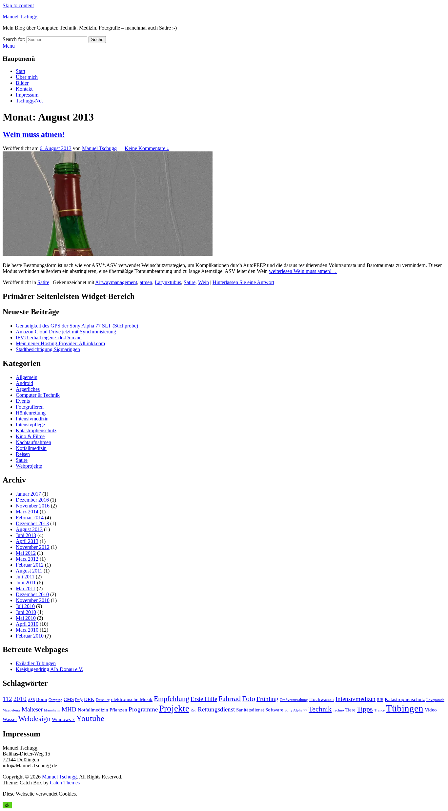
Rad (193, 710)
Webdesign (34, 718)
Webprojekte (29, 466)
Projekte (174, 708)
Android (24, 383)
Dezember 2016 (32, 500)
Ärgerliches (28, 389)
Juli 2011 (25, 576)
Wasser (10, 719)
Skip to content (18, 5)
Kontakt (24, 89)
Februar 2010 (30, 636)
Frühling (267, 698)
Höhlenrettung (31, 413)
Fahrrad (229, 698)
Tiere (350, 709)
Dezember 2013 (32, 523)
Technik (320, 709)
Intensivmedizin (32, 418)
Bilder (22, 83)
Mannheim (52, 710)
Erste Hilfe (204, 698)
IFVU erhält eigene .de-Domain (49, 337)
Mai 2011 (25, 588)
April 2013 (27, 541)
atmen (146, 282)
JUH (380, 700)
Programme (143, 709)
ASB (31, 700)
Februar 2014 (30, 517)
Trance (379, 710)
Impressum (27, 95)
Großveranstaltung (294, 700)
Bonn (41, 699)
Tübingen (404, 708)
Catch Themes (65, 782)
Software (274, 709)
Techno (338, 710)
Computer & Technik (38, 395)
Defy (79, 700)
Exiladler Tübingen (36, 663)
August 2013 (29, 529)
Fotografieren (30, 407)
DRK (89, 699)
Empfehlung (171, 698)
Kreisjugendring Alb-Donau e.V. (49, 669)
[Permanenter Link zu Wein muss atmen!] (108, 254)
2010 (20, 698)
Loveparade (435, 700)
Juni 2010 (26, 612)
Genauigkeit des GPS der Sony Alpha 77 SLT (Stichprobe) (77, 325)
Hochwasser (321, 699)
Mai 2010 (26, 618)
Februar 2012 (30, 565)
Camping (55, 700)
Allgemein (26, 377)
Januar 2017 (28, 494)
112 (7, 698)
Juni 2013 (26, 535)
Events (23, 401)
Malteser (32, 709)
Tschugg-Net (29, 100)
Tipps (365, 709)
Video (431, 709)
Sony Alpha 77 (296, 710)
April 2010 (27, 624)
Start (20, 71)
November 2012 (33, 547)
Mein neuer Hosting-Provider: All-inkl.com (60, 343)
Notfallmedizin (31, 448)
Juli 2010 (25, 606)
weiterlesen (303, 271)
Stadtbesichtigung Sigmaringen (48, 349)
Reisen (23, 454)
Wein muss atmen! (34, 134)
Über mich (27, 77)
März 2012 (27, 559)
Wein (203, 282)
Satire (43, 282)
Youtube (90, 718)
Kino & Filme (30, 436)
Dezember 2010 (32, 594)
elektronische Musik (132, 699)
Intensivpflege (30, 424)
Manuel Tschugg (20, 16)
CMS (69, 699)
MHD (69, 709)
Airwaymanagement (116, 282)
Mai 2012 (26, 553)
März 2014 (27, 511)
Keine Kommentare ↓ (147, 148)
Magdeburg (11, 710)
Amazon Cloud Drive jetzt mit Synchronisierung (66, 331)
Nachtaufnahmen (33, 442)
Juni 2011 (26, 582)
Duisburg (103, 700)
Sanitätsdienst (250, 709)
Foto (248, 698)
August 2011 (29, 571)
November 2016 (33, 505)
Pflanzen (118, 709)
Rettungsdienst (216, 709)
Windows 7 (63, 719)
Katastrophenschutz (36, 430)
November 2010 (33, 600)
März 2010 (27, 630)
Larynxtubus (168, 282)
